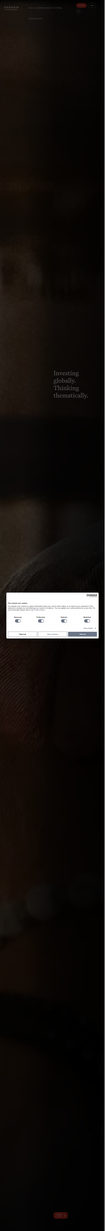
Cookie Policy (39, 610)
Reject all (22, 634)
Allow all (82, 634)
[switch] (41, 621)
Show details (88, 628)
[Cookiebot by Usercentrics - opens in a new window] (88, 595)
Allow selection (52, 634)
